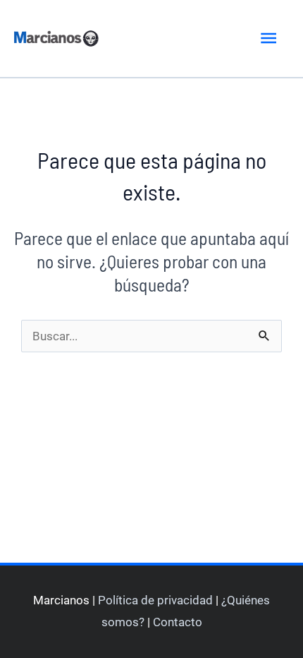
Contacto (177, 622)
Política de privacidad (155, 600)
